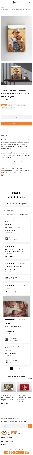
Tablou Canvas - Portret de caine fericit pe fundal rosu (24, 397)
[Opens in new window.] (15, 256)
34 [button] (19, 368)
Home (2, 7)
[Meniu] (2, 2)
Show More (10, 253)
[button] (14, 230)
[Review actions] (27, 220)
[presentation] (29, 378)
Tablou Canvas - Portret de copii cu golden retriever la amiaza (7, 398)
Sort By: (20, 214)
